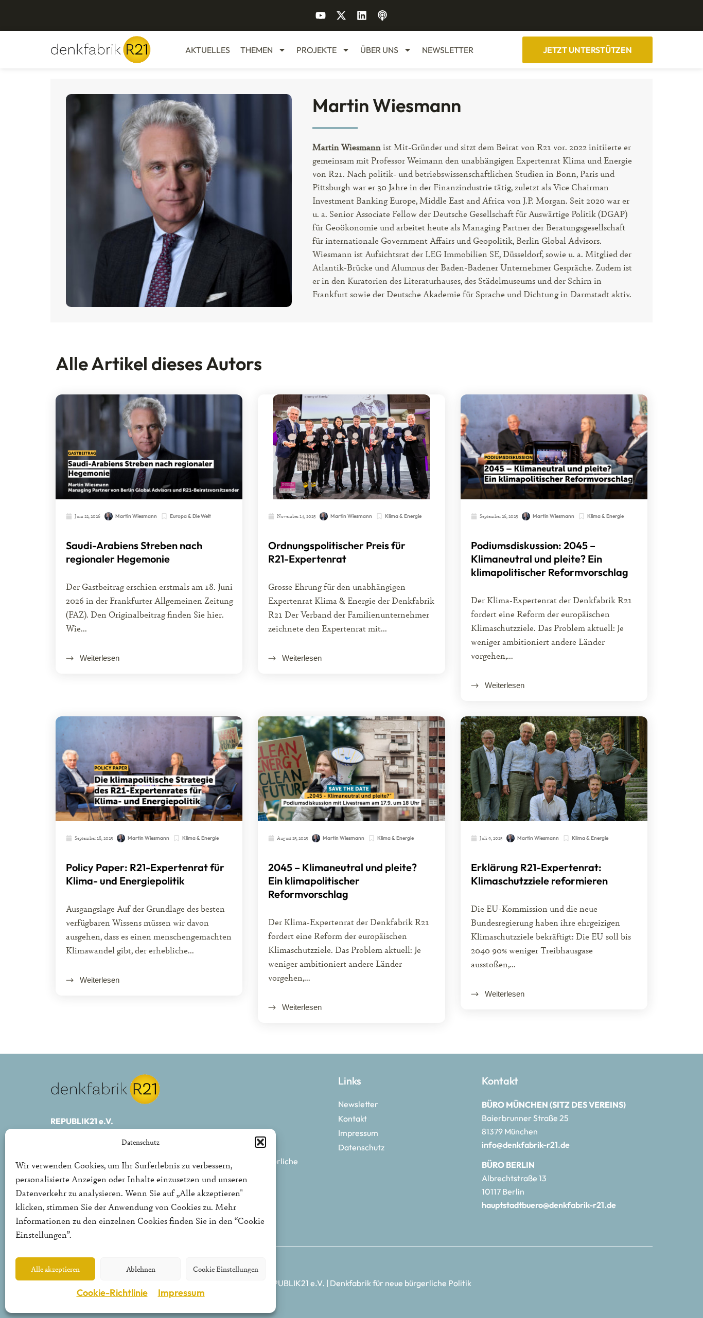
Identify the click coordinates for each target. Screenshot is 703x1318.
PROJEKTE (316, 50)
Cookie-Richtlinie (112, 1292)
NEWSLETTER (447, 50)
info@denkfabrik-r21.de (526, 1145)
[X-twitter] (341, 15)
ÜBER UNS (379, 50)
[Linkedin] (361, 15)
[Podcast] (382, 15)
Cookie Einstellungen (225, 1269)
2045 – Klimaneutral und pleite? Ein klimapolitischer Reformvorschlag (342, 880)
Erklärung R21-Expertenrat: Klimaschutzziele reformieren (539, 874)
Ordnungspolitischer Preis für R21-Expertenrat (337, 552)
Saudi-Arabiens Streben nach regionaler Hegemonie (134, 552)
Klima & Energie (403, 516)
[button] (260, 1142)
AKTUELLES (207, 50)
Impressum (181, 1292)
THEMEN (256, 50)
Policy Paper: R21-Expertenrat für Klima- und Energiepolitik (145, 874)
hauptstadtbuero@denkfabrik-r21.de (549, 1205)
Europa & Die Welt (190, 516)
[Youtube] (320, 15)
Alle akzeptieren (55, 1269)
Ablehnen (140, 1269)
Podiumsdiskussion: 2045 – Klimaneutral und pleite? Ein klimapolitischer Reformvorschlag (549, 559)
